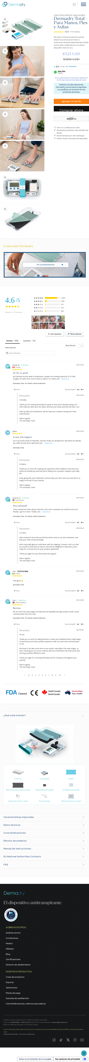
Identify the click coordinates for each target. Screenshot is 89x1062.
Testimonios (11, 987)
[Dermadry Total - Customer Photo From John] (44, 319)
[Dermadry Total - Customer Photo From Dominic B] (44, 326)
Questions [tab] (27, 341)
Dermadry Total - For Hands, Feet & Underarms (29, 383)
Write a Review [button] (75, 334)
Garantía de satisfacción (17, 998)
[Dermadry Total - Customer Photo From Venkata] (35, 326)
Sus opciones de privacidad (67, 1059)
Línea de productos (15, 977)
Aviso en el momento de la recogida (35, 1059)
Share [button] (18, 390)
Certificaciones (13, 959)
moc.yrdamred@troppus (60, 1022)
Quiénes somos (13, 933)
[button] (78, 390)
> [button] (64, 675)
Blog (8, 954)
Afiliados (10, 949)
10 (60, 675)
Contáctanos (12, 938)
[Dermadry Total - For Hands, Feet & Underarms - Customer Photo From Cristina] (35, 319)
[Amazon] (71, 118)
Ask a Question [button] (56, 334)
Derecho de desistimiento (18, 965)
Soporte (10, 982)
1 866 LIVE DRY (26, 1022)
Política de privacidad (10, 1034)
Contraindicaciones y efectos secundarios (26, 1003)
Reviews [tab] (9, 341)
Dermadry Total (18, 448)
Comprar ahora (71, 109)
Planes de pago (13, 993)
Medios (9, 943)
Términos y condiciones (27, 1034)
